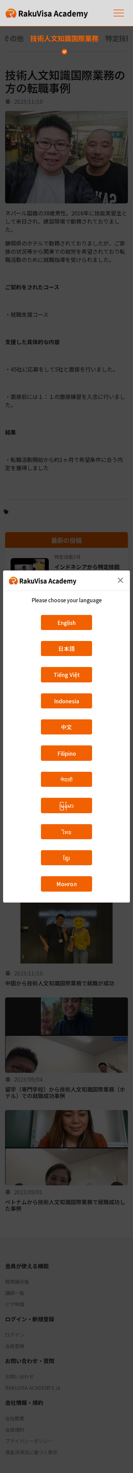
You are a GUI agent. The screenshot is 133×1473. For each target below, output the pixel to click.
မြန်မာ (66, 805)
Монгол (66, 884)
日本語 (66, 648)
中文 (66, 727)
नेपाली (66, 779)
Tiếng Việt (67, 674)
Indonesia (66, 701)
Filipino (66, 753)
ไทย (66, 832)
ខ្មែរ (66, 858)
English (66, 622)
